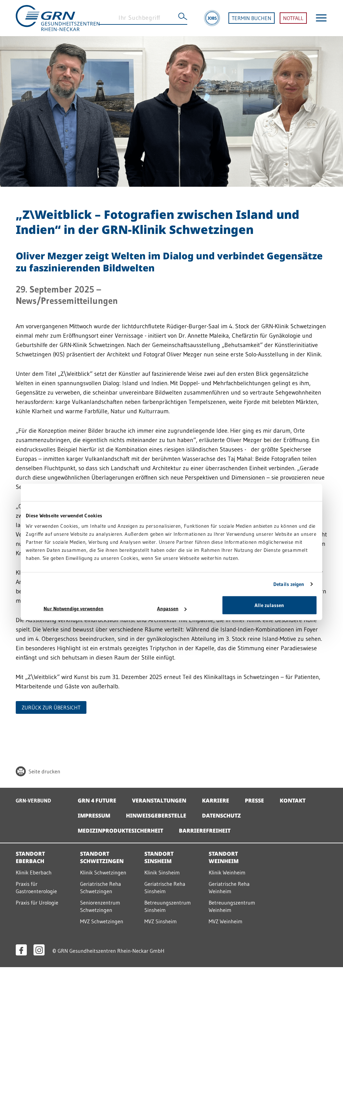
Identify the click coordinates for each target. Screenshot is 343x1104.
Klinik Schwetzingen (103, 872)
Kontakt (292, 800)
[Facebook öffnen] (21, 949)
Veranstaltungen (159, 800)
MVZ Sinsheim (160, 921)
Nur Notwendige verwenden (74, 608)
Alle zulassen (269, 605)
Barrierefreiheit (204, 830)
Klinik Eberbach (34, 872)
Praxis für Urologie (37, 902)
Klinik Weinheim (227, 872)
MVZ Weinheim (226, 921)
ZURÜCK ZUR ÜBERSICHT (51, 707)
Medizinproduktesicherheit (120, 830)
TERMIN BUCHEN (251, 18)
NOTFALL (293, 18)
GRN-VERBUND (33, 800)
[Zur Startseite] (57, 17)
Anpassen (168, 608)
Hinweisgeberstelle (156, 815)
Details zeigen (288, 584)
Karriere (215, 800)
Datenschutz (221, 815)
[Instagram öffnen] (39, 949)
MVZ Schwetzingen (101, 921)
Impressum (94, 815)
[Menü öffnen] (321, 18)
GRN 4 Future (97, 800)
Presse (254, 800)
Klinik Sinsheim (162, 872)
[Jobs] (212, 18)
